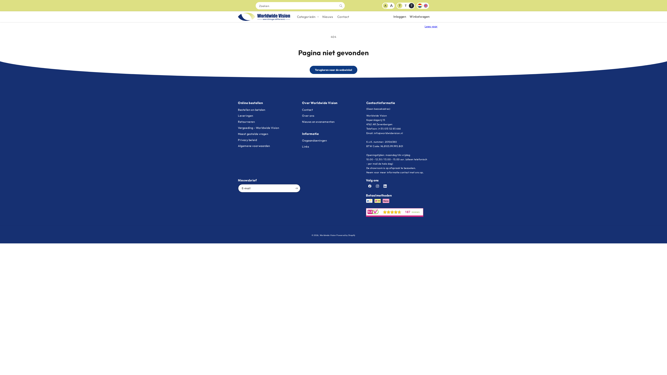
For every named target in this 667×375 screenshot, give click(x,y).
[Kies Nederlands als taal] (419, 5)
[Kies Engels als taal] (425, 5)
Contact (307, 109)
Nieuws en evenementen (318, 121)
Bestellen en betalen (251, 109)
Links (305, 146)
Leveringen (245, 115)
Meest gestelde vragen (253, 134)
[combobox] (300, 5)
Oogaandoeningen (314, 140)
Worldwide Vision (328, 235)
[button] (307, 17)
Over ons (308, 115)
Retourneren (246, 121)
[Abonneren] (296, 188)
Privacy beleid (247, 140)
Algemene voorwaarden (254, 146)
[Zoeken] (341, 6)
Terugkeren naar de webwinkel (333, 70)
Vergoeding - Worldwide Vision (258, 128)
